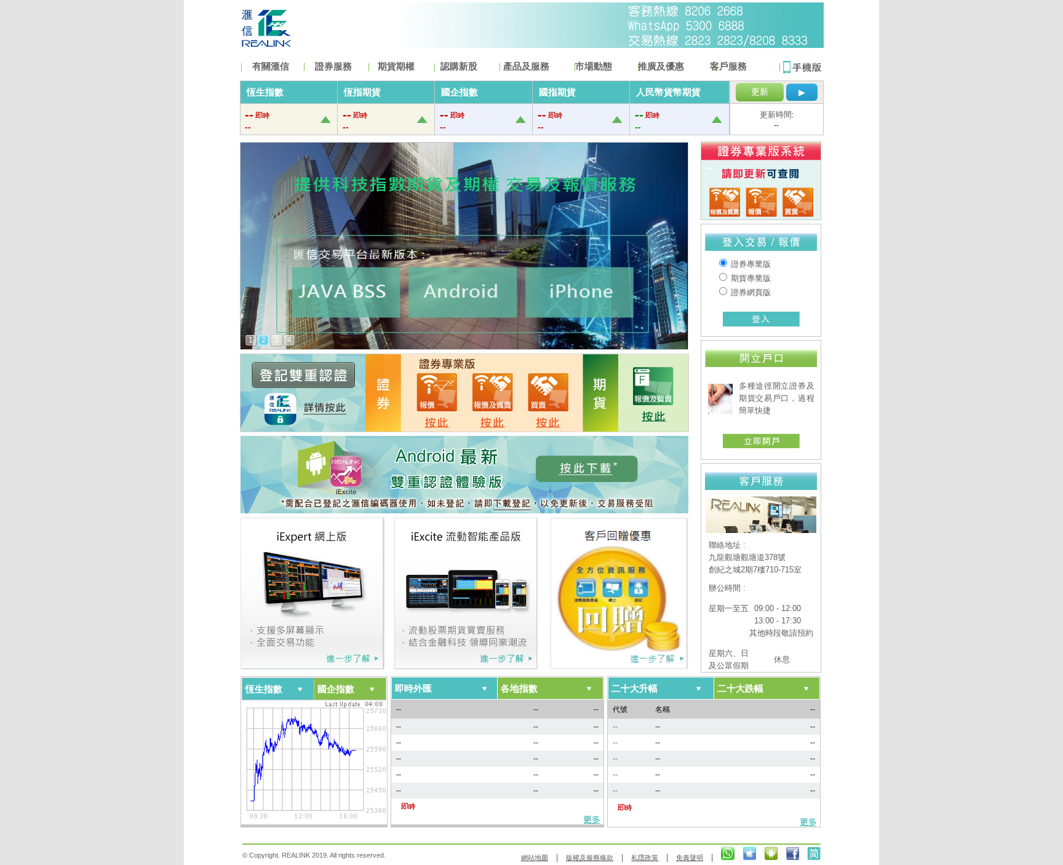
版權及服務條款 (589, 857)
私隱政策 (644, 857)
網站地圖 (534, 857)
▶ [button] (801, 92)
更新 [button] (759, 92)
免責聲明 (689, 857)
